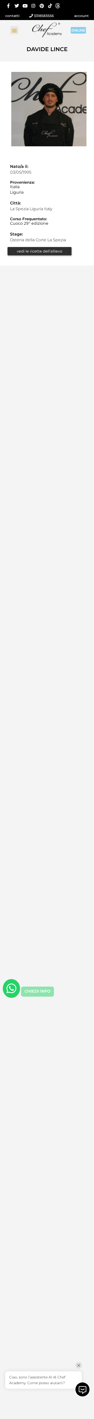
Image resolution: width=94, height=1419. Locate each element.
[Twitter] (17, 6)
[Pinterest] (42, 6)
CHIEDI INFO (37, 991)
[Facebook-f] (8, 6)
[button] (14, 30)
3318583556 (43, 16)
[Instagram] (33, 6)
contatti (12, 16)
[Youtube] (25, 6)
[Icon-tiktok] (50, 6)
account (81, 16)
